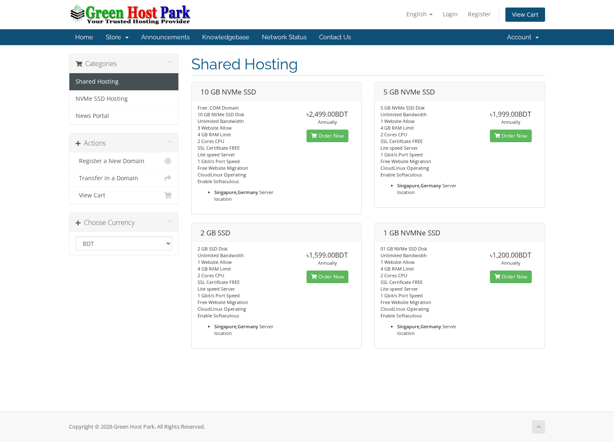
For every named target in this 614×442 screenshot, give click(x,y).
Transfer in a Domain (107, 178)
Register (479, 14)
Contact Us (335, 37)
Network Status (284, 37)
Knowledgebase (225, 37)
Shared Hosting (97, 81)
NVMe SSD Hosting (102, 98)
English (417, 14)
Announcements (165, 37)
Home (84, 37)
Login (450, 14)
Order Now (330, 135)
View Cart (525, 14)
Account (521, 37)
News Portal (92, 116)
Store (115, 37)
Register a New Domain (110, 161)
